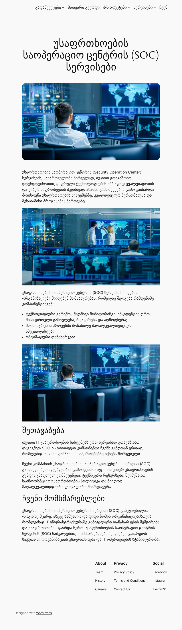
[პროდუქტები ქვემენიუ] (129, 7)
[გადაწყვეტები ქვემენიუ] (63, 7)
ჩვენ (163, 7)
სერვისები (143, 7)
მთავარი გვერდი (84, 7)
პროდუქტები (115, 7)
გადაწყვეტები (48, 7)
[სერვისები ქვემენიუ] (155, 7)
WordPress (44, 613)
